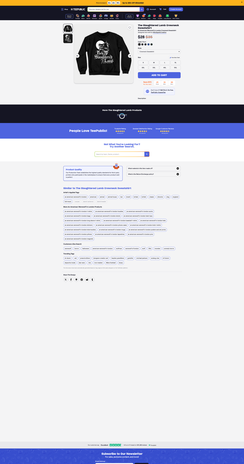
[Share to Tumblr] (92, 279)
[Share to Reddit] (87, 279)
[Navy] (145, 44)
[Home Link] (78, 9)
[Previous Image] (77, 56)
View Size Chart (175, 57)
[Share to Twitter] (65, 279)
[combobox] (114, 9)
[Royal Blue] (148, 44)
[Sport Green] (151, 44)
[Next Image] (129, 56)
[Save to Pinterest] (81, 279)
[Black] (139, 44)
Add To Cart (159, 75)
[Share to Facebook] (71, 279)
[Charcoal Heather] (142, 44)
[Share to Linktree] (76, 279)
